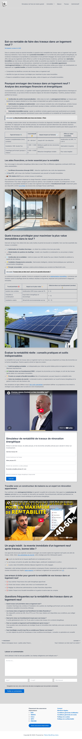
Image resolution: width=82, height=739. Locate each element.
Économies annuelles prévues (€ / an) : (16, 469)
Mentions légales (62, 710)
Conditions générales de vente (67, 715)
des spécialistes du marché (26, 555)
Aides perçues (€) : (11, 460)
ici (63, 570)
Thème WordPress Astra (51, 735)
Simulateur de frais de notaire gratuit (33, 4)
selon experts (29, 570)
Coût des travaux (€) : (12, 451)
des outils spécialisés (36, 384)
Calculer (11, 478)
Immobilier (50, 4)
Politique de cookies (63, 717)
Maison (59, 4)
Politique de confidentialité (65, 719)
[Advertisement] (41, 20)
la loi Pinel (22, 186)
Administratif (75, 4)
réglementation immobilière (58, 276)
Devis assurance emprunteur (40, 725)
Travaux (66, 4)
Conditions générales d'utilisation (67, 712)
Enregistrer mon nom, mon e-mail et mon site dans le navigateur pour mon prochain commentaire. (32, 686)
